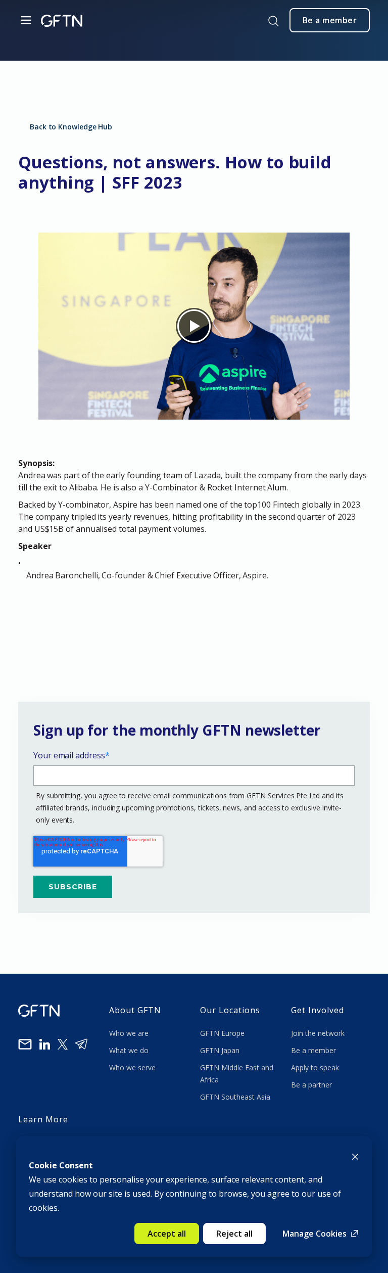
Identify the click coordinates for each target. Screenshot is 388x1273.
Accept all (167, 1233)
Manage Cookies (314, 1233)
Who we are (130, 1033)
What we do (131, 1050)
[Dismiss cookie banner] (355, 1156)
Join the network (318, 1033)
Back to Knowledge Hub (71, 126)
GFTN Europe (223, 1033)
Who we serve (132, 1067)
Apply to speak (315, 1067)
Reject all (234, 1233)
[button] (198, 587)
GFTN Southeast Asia (235, 1097)
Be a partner (311, 1084)
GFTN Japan (220, 1050)
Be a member (313, 1050)
